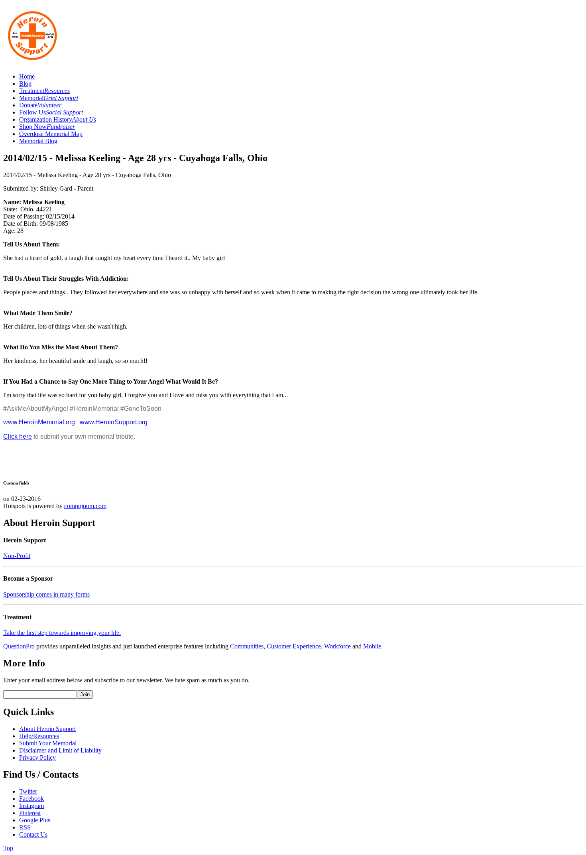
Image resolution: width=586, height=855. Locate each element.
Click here (17, 436)
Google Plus (34, 820)
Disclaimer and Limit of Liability (60, 750)
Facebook (31, 798)
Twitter (28, 791)
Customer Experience (294, 646)
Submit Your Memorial (48, 743)
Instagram (31, 805)
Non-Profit (16, 555)
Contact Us (33, 834)
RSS (25, 827)
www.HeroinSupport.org (113, 422)
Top (8, 848)
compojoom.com (85, 505)
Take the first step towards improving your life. (62, 632)
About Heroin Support (47, 728)
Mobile (372, 646)
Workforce (337, 646)
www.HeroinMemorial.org (39, 422)
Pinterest (30, 813)
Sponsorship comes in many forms (46, 594)
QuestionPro (19, 646)
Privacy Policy (37, 757)
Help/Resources (39, 736)
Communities (247, 646)
